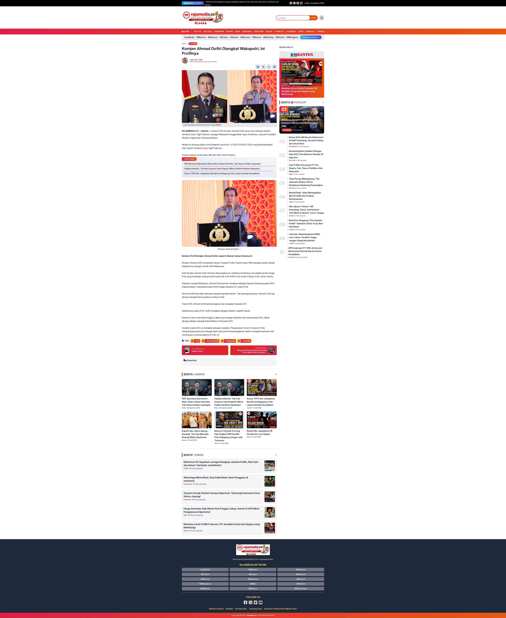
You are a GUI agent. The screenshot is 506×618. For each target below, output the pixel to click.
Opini (300, 31)
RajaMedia (189, 37)
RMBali (253, 584)
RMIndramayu (300, 588)
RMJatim (234, 37)
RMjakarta (213, 37)
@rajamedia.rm (286, 47)
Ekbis (237, 31)
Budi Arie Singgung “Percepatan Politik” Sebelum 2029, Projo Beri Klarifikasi (306, 223)
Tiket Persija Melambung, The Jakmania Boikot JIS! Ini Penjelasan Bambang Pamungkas (306, 181)
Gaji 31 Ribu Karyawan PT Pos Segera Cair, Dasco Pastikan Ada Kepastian (305, 168)
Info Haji (207, 31)
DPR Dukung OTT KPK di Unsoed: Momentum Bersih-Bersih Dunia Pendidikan (305, 251)
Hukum (229, 31)
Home (186, 31)
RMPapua (253, 588)
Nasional (247, 31)
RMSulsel (280, 37)
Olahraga (291, 31)
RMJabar (224, 37)
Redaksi (229, 609)
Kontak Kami (241, 609)
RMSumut (256, 37)
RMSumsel (245, 37)
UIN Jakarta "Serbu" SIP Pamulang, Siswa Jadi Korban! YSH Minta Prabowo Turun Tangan (306, 209)
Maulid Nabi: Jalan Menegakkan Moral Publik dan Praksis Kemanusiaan (305, 195)
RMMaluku (205, 588)
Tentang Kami (255, 609)
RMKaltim (300, 584)
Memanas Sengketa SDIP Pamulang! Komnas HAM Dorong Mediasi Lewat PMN (300, 122)
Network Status (216, 609)
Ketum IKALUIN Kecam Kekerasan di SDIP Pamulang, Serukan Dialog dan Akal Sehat (306, 140)
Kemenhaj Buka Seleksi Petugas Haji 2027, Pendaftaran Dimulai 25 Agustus (306, 154)
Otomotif (279, 31)
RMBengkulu (292, 37)
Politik (197, 31)
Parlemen (219, 31)
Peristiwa (258, 31)
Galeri (269, 31)
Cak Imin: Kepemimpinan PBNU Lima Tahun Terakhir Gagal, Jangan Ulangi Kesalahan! (304, 237)
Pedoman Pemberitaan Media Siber (280, 609)
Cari (313, 18)
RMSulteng (268, 37)
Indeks (321, 31)
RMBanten (201, 37)
